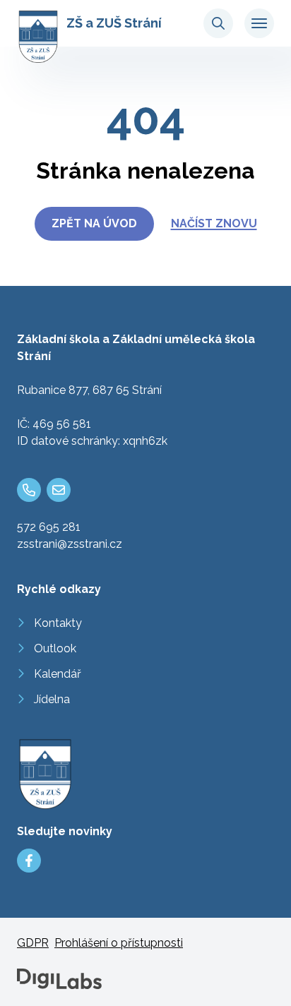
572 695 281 (49, 527)
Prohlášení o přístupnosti (118, 943)
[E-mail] (59, 490)
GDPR (33, 943)
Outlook (55, 648)
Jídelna (52, 699)
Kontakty (58, 623)
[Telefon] (29, 490)
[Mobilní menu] (259, 23)
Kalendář (57, 674)
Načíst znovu (214, 223)
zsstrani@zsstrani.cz (69, 544)
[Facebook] (29, 861)
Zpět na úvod (94, 223)
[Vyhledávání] (218, 23)
